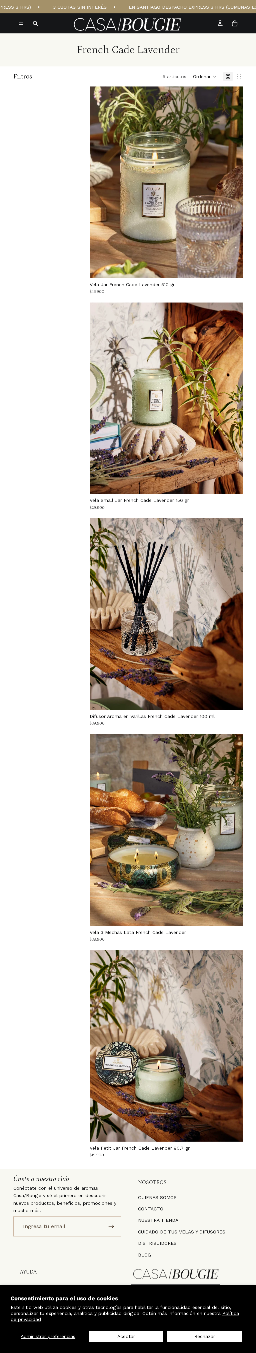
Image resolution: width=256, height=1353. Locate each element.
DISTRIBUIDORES (157, 1243)
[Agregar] (232, 268)
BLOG (144, 1254)
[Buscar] (35, 23)
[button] (205, 76)
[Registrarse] (111, 1226)
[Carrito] (234, 23)
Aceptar (126, 1336)
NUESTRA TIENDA (158, 1220)
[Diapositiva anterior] (100, 182)
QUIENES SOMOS (157, 1197)
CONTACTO (150, 1208)
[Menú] (21, 23)
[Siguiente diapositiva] (233, 182)
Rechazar (204, 1336)
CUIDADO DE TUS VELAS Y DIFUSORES (181, 1231)
